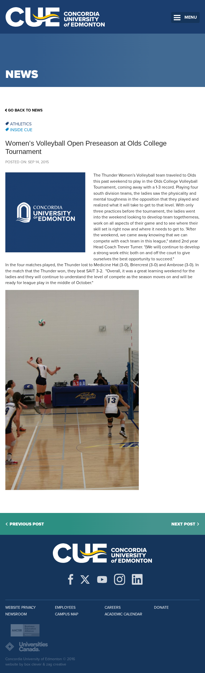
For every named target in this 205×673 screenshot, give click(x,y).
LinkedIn (137, 579)
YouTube (102, 579)
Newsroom (16, 614)
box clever (33, 664)
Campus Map (66, 614)
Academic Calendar (123, 614)
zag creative (56, 664)
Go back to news (25, 110)
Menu (190, 17)
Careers (113, 607)
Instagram (119, 579)
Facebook (70, 579)
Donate (161, 607)
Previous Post (27, 524)
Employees (65, 607)
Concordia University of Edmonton (55, 17)
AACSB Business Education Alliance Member (25, 630)
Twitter (85, 579)
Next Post (183, 524)
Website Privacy (20, 607)
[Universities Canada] (102, 646)
